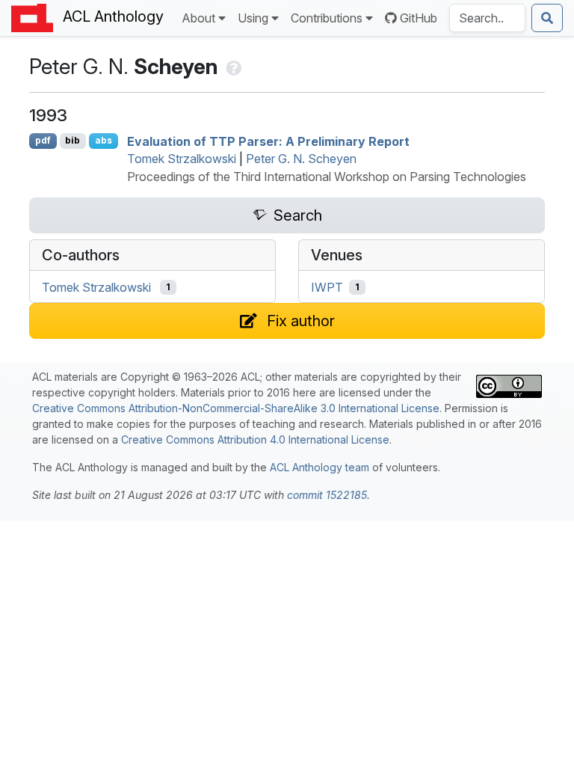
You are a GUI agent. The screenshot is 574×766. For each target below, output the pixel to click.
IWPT (327, 287)
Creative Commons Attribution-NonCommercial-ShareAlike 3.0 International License (235, 408)
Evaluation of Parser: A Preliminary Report (268, 140)
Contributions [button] (326, 17)
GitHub (418, 17)
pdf (43, 140)
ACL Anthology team (319, 467)
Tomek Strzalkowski (181, 158)
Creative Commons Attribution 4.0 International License (255, 439)
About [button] (198, 17)
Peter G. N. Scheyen (301, 158)
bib (72, 140)
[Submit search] (547, 18)
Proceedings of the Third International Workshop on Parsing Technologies (326, 176)
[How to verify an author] (232, 66)
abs (103, 140)
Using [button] (253, 17)
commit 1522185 (327, 494)
